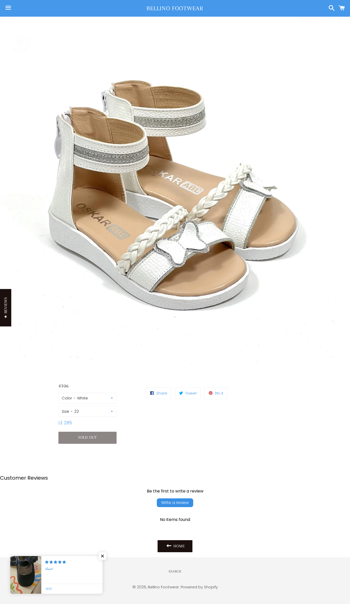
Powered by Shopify (199, 587)
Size (65, 411)
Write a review (175, 503)
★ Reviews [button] (5, 307)
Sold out (87, 437)
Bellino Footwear (175, 8)
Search (175, 571)
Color (67, 398)
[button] (102, 556)
